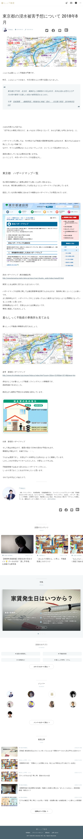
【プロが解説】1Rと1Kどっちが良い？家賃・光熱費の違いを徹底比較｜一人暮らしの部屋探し (60, 622)
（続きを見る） (52, 499)
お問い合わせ (55, 832)
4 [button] (44, 633)
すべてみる (41, 627)
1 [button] (38, 633)
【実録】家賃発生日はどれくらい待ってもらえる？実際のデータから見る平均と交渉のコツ (60, 613)
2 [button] (40, 633)
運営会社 (47, 832)
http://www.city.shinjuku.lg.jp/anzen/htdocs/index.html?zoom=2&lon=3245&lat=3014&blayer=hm (39, 375)
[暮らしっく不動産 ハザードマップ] (38, 366)
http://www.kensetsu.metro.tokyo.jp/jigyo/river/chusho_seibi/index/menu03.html (33, 278)
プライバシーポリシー (37, 832)
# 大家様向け (21, 660)
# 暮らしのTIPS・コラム (62, 660)
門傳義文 (10, 29)
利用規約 (28, 832)
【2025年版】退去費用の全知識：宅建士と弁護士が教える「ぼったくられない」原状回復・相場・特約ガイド (60, 617)
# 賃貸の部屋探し (20, 654)
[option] (17, 551)
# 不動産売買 (62, 654)
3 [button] (42, 633)
